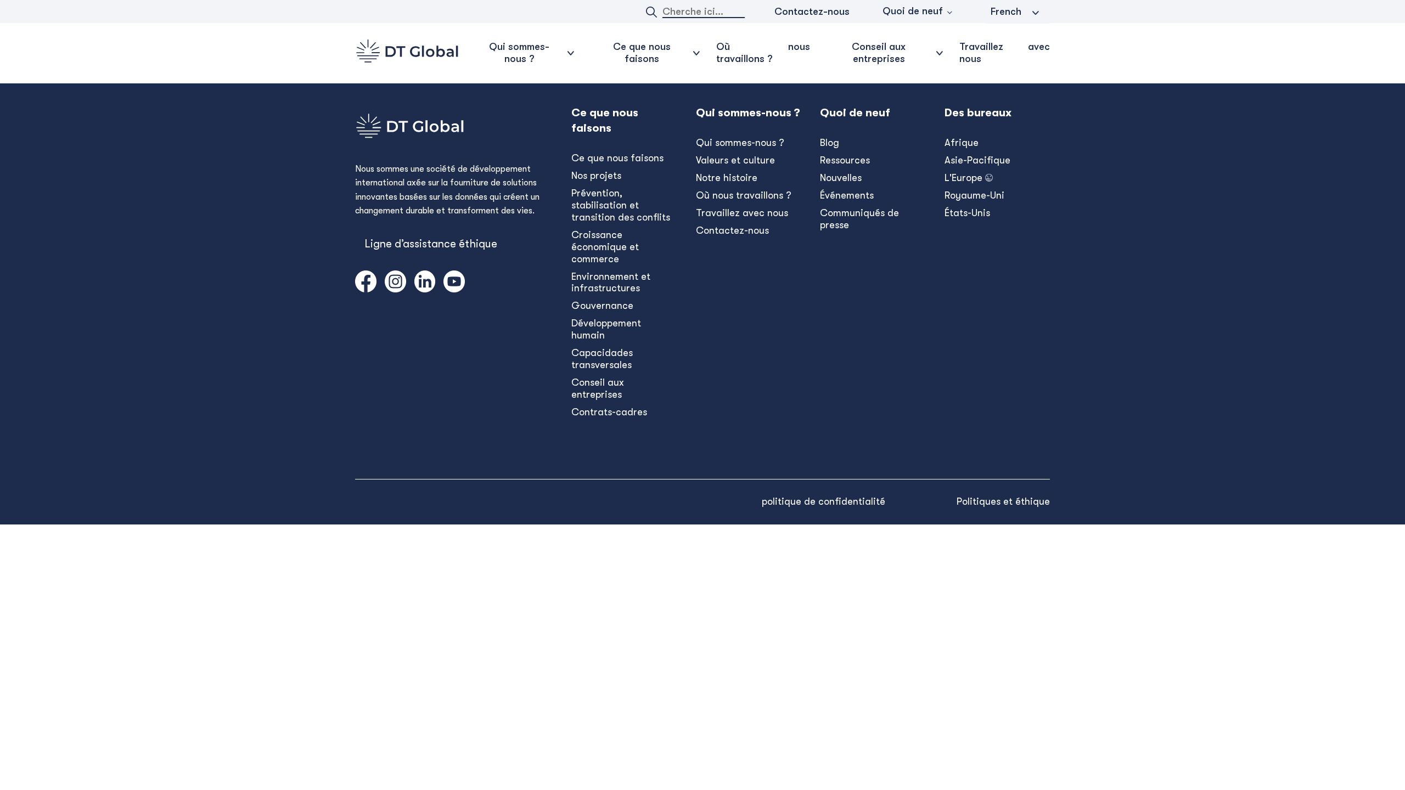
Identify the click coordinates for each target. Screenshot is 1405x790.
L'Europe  (969, 177)
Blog (829, 142)
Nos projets (596, 175)
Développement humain (606, 329)
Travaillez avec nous (1004, 52)
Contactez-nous (812, 11)
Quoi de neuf (913, 10)
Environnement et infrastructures (610, 282)
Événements (847, 195)
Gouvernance (602, 305)
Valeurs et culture (735, 160)
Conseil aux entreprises (597, 388)
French (1006, 11)
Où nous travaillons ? (763, 52)
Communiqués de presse (859, 218)
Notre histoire (726, 177)
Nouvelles (841, 177)
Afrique (962, 142)
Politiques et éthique (1003, 501)
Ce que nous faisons (617, 158)
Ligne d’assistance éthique (430, 244)
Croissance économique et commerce (605, 246)
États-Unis (967, 212)
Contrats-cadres (609, 412)
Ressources (845, 160)
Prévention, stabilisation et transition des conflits (620, 205)
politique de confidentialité (823, 501)
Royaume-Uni (974, 195)
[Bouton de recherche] (651, 12)
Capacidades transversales (602, 358)
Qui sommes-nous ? (740, 142)
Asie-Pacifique (977, 160)
